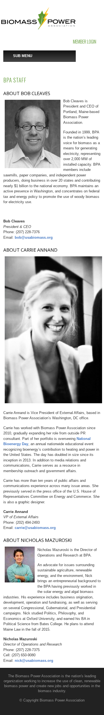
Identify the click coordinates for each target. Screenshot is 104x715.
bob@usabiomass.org (34, 237)
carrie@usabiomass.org (35, 528)
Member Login (84, 42)
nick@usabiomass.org (34, 660)
